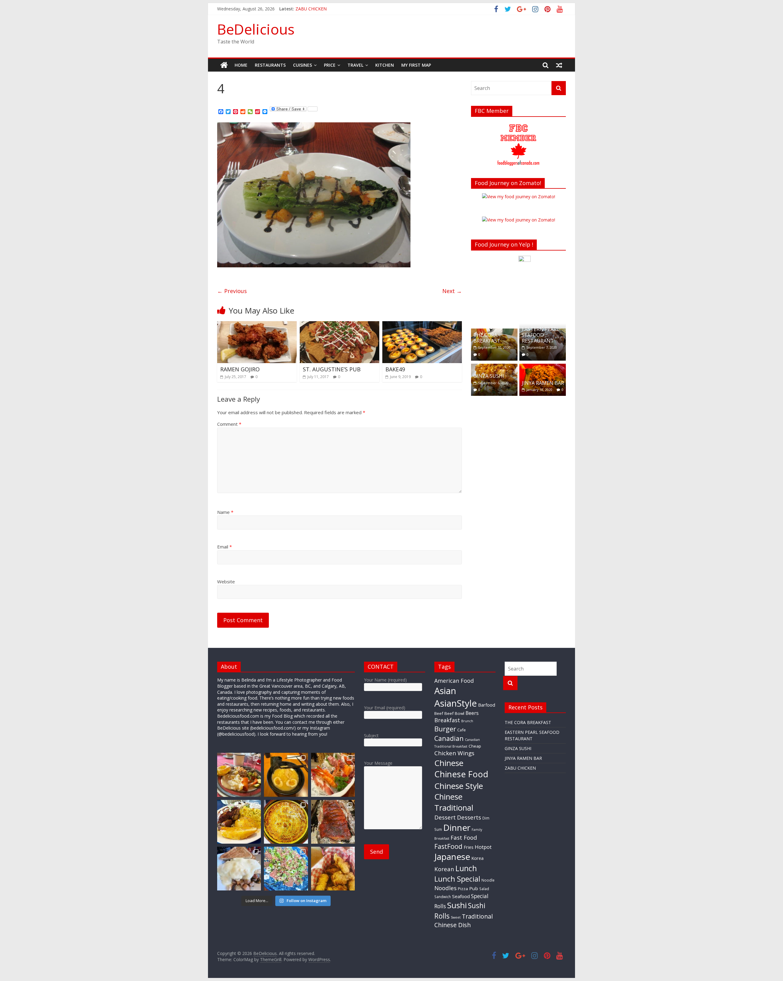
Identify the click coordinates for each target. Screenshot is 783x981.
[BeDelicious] (224, 65)
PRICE (330, 65)
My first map (416, 65)
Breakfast (447, 720)
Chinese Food (461, 774)
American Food (454, 680)
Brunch (467, 721)
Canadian (449, 738)
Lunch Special (457, 879)
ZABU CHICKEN (520, 768)
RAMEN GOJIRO (240, 369)
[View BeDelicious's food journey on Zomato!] (518, 220)
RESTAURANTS (270, 65)
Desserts (469, 817)
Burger (445, 729)
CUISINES (302, 65)
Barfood (486, 705)
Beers (472, 713)
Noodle (488, 880)
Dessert (445, 817)
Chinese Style (458, 785)
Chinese (448, 762)
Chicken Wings (454, 753)
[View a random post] (559, 65)
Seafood (461, 896)
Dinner (456, 827)
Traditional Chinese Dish (463, 920)
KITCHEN (384, 65)
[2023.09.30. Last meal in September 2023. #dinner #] (239, 822)
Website (226, 581)
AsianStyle (455, 703)
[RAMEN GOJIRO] (257, 324)
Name (225, 512)
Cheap (475, 746)
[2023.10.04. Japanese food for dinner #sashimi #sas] (333, 775)
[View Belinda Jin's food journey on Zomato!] (518, 196)
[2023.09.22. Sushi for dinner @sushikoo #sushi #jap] (286, 868)
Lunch (466, 868)
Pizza (463, 888)
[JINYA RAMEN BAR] (542, 367)
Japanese (452, 856)
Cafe (461, 730)
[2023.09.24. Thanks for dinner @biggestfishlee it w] (333, 822)
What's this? (525, 315)
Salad (484, 888)
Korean (444, 869)
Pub (473, 888)
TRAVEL (355, 65)
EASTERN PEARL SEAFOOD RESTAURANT (540, 335)
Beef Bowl (454, 713)
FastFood (448, 846)
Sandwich (442, 896)
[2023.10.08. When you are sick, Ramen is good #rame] (286, 775)
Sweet (456, 917)
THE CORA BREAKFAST (486, 338)
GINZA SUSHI (488, 376)
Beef (438, 713)
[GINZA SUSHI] (494, 367)
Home (241, 65)
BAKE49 (395, 369)
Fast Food (464, 838)
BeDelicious (256, 29)
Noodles (445, 888)
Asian (445, 691)
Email (224, 547)
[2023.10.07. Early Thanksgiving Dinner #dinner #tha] (239, 775)
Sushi (457, 905)
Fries (468, 847)
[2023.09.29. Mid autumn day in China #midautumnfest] (286, 822)
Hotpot (483, 846)
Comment (229, 424)
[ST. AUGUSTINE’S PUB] (339, 324)
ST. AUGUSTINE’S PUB (332, 369)
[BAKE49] (422, 324)
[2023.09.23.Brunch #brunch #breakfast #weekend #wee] (239, 868)
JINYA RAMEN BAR (314, 9)
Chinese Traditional (453, 802)
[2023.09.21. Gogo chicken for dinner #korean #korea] (333, 868)
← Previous (232, 291)
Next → (452, 291)
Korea (477, 858)
